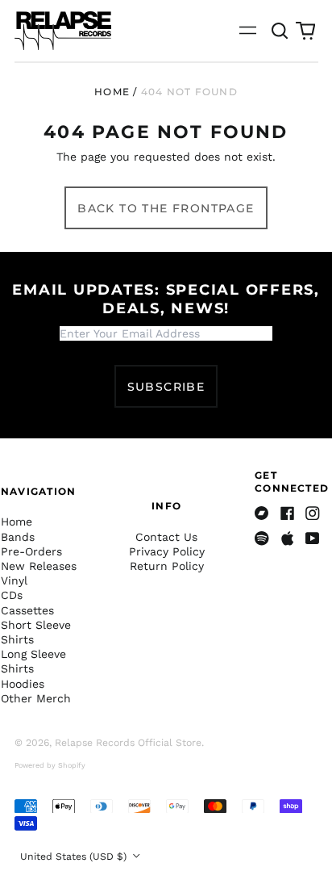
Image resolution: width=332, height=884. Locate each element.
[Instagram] (312, 513)
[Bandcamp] (262, 513)
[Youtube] (312, 538)
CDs (12, 595)
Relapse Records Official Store (128, 742)
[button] (280, 31)
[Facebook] (287, 513)
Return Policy (167, 565)
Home (112, 92)
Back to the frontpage (165, 208)
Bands (18, 536)
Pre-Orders (31, 551)
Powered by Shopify (50, 765)
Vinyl (14, 580)
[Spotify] (262, 538)
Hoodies (22, 683)
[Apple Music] (287, 538)
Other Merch (36, 698)
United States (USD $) (75, 856)
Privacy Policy (167, 551)
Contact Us (166, 536)
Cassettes (27, 610)
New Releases (39, 565)
